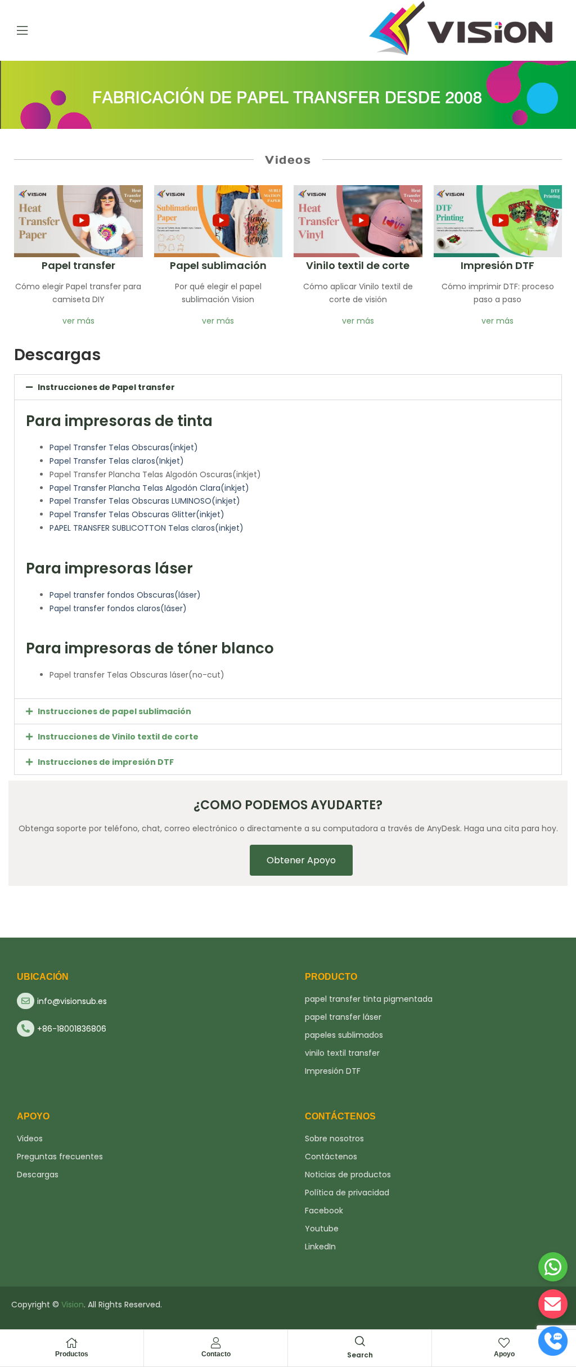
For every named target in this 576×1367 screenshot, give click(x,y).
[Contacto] (216, 1342)
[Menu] (22, 30)
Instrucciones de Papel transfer (106, 387)
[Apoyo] (504, 1342)
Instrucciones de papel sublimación (114, 711)
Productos (71, 1354)
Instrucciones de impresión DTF (106, 762)
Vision (72, 1304)
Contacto (216, 1354)
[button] (288, 387)
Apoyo (504, 1354)
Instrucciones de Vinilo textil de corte (118, 736)
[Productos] (72, 1342)
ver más (78, 320)
